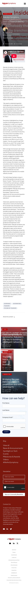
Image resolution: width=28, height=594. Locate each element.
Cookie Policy (14, 570)
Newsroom (14, 549)
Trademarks (14, 557)
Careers (14, 552)
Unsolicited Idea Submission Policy (14, 580)
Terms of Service (14, 562)
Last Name (5, 410)
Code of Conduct (14, 575)
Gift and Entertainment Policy (14, 560)
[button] (25, 3)
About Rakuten (14, 554)
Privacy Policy (14, 567)
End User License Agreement (14, 577)
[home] (9, 3)
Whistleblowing (14, 572)
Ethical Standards (14, 565)
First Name (5, 403)
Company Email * (7, 417)
